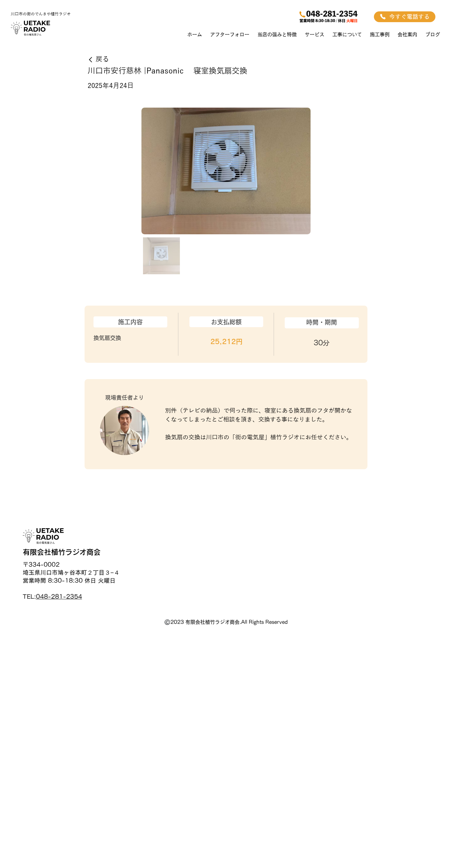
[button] (314, 34)
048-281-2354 (59, 596)
